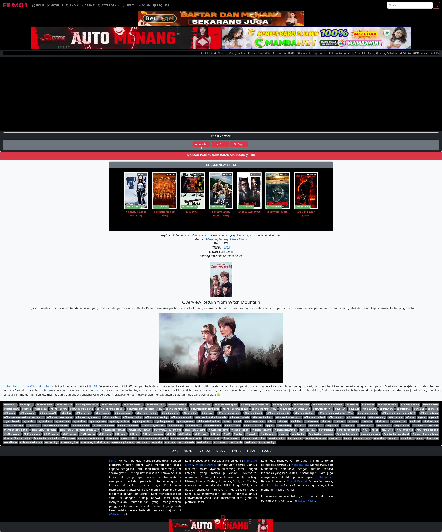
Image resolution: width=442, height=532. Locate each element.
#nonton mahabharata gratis (186, 438)
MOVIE (188, 451)
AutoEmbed (201, 144)
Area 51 (212, 465)
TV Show (200, 465)
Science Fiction (238, 239)
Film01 (93, 386)
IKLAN (251, 451)
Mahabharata (300, 465)
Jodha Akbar (324, 477)
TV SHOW (204, 451)
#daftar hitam (11, 408)
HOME (174, 451)
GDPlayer (239, 144)
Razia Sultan (275, 485)
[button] (109, 5)
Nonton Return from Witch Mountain (26, 386)
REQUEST (266, 451)
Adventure (211, 239)
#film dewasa (102, 413)
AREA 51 (221, 451)
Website (114, 514)
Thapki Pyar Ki (297, 481)
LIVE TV (237, 451)
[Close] (223, 28)
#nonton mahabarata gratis (153, 438)
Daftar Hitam (306, 500)
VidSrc (220, 144)
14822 (226, 247)
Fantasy (223, 239)
